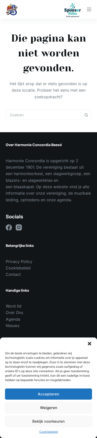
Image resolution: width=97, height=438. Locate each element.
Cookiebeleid (48, 432)
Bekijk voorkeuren (48, 421)
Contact (13, 274)
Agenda (13, 319)
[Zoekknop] (86, 115)
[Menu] (89, 9)
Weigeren (48, 407)
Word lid (13, 306)
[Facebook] (9, 227)
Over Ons (14, 312)
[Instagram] (19, 227)
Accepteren (48, 394)
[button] (89, 343)
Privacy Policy (19, 261)
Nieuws (12, 325)
